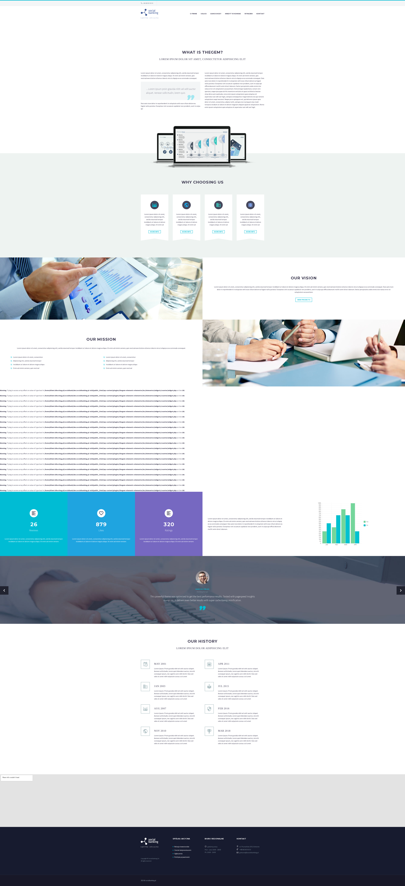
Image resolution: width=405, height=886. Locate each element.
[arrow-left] (4, 590)
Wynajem (248, 14)
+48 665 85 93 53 (148, 3)
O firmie (193, 14)
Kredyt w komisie (233, 14)
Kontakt (260, 14)
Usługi (204, 14)
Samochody (215, 14)
